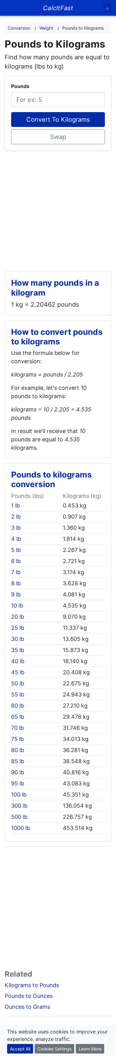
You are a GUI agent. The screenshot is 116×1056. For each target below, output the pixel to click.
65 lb (17, 716)
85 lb (17, 761)
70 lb (17, 728)
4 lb (16, 539)
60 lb (17, 705)
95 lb (17, 783)
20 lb (17, 616)
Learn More (90, 1048)
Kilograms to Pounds (32, 985)
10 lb (17, 605)
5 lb (16, 550)
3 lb (16, 527)
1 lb (15, 505)
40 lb (17, 661)
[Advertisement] (58, 209)
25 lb (17, 628)
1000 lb (20, 828)
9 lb (16, 594)
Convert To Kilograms (58, 119)
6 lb (16, 561)
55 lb (17, 694)
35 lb (17, 650)
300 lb (19, 805)
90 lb (17, 772)
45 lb (17, 672)
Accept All (20, 1048)
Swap (58, 137)
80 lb (17, 750)
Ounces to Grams (27, 1006)
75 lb (17, 739)
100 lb (19, 794)
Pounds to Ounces (29, 996)
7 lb (15, 572)
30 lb (17, 639)
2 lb (16, 516)
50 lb (17, 683)
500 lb (19, 817)
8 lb (16, 583)
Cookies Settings (54, 1048)
